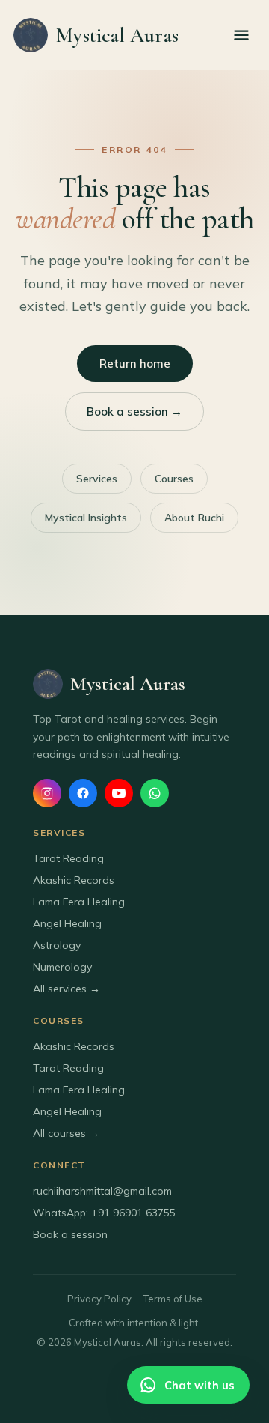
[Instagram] (47, 793)
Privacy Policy (99, 1299)
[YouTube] (119, 793)
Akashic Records (73, 880)
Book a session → (134, 411)
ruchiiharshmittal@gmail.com (102, 1191)
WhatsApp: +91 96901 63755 (104, 1212)
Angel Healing (67, 923)
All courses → (66, 1133)
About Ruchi (194, 517)
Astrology (57, 945)
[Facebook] (83, 793)
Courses (174, 478)
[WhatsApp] (154, 793)
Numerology (62, 967)
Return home (134, 363)
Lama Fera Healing (79, 901)
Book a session (70, 1234)
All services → (66, 988)
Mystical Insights (86, 517)
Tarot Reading (68, 858)
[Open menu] (241, 35)
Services (96, 478)
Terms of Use (172, 1299)
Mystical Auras (117, 35)
